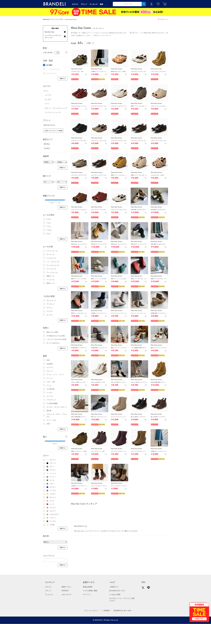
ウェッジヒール (52, 272)
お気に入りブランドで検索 (53, 131)
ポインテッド (51, 300)
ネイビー (53, 487)
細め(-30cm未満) (52, 332)
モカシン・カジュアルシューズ (56, 108)
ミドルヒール (51, 258)
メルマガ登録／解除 (90, 591)
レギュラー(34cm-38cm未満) (56, 339)
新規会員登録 (87, 587)
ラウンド (50, 308)
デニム (49, 385)
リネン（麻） (51, 382)
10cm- (49, 233)
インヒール (50, 280)
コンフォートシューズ (53, 112)
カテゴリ (48, 587)
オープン (50, 315)
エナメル (50, 367)
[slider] (44, 200)
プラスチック (51, 400)
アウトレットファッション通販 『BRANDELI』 (54, 4)
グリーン (53, 477)
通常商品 (47, 144)
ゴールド (53, 507)
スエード (50, 371)
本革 (48, 360)
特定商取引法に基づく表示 (122, 610)
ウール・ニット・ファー (55, 374)
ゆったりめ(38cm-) (53, 343)
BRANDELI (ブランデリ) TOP (53, 19)
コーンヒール (51, 269)
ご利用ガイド (114, 587)
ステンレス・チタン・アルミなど (57, 415)
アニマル (53, 521)
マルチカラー (54, 514)
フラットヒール (52, 251)
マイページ (87, 594)
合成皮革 (50, 364)
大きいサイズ (66, 594)
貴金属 (49, 410)
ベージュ (53, 473)
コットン (50, 378)
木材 (48, 424)
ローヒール (50, 254)
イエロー (53, 494)
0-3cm (49, 219)
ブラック (53, 463)
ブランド (48, 591)
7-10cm (49, 230)
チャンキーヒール (53, 265)
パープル (53, 490)
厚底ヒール (50, 276)
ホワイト (53, 460)
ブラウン (53, 470)
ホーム (46, 91)
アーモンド (50, 304)
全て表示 (49, 65)
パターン (53, 518)
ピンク (52, 501)
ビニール (50, 396)
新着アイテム (66, 587)
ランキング (49, 594)
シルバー (53, 511)
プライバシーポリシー (91, 610)
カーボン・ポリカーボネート (57, 407)
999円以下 (65, 591)
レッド (52, 504)
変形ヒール (50, 283)
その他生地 (50, 389)
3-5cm (49, 223)
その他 (52, 525)
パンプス (48, 95)
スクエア (50, 311)
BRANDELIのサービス (117, 591)
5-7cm (49, 226)
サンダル (48, 99)
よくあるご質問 (114, 594)
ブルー (52, 484)
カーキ (52, 480)
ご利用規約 (106, 610)
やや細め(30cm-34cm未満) (56, 336)
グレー (52, 466)
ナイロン (50, 393)
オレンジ (53, 497)
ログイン (151, 4)
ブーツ (47, 104)
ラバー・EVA (51, 420)
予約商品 (47, 148)
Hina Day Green (71, 19)
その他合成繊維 (52, 403)
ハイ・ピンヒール (53, 262)
